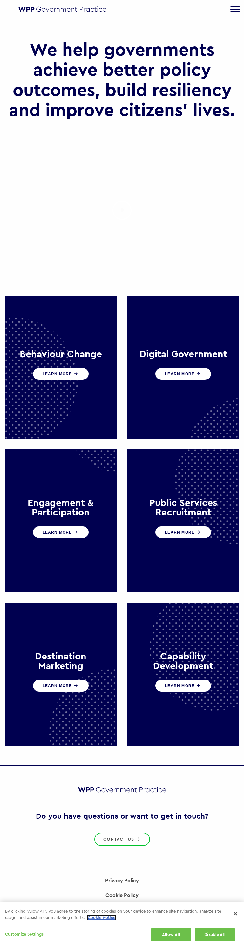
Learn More (58, 374)
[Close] (235, 914)
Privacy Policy (122, 880)
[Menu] (235, 9)
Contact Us (119, 839)
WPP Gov (62, 10)
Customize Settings (24, 934)
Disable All (214, 934)
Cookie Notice (101, 918)
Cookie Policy (122, 895)
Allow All (171, 934)
